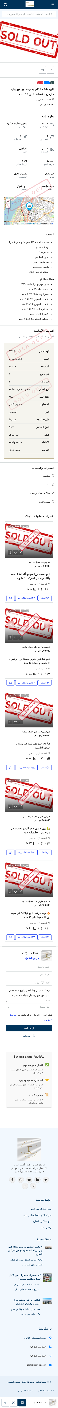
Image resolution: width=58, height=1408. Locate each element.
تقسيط (46, 83)
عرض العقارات (31, 958)
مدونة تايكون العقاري (42, 1221)
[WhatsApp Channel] (33, 1186)
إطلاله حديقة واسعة (40, 493)
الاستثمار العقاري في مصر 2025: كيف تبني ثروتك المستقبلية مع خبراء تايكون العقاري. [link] (25, 1250)
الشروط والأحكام (46, 1390)
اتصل (43, 598)
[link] (29, 540)
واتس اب (27, 1036)
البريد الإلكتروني (25, 598)
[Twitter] (46, 1180)
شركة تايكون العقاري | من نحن (37, 1215)
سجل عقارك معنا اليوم (41, 1209)
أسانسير (46, 476)
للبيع (27, 526)
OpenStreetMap (34, 223)
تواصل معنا (46, 1227)
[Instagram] (21, 1180)
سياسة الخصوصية (25, 1390)
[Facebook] (12, 1180)
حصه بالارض (44, 502)
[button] (50, 70)
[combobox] (29, 1007)
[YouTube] (29, 1180)
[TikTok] (25, 1186)
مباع (52, 83)
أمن (48, 484)
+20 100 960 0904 (38, 1347)
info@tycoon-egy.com (36, 1365)
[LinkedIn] (37, 1180)
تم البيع (40, 83)
